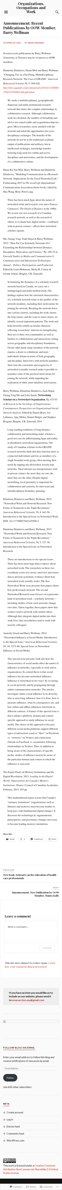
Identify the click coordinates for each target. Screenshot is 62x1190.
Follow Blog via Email (19, 1047)
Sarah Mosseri (36, 43)
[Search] (54, 12)
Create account (15, 1112)
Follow (10, 1077)
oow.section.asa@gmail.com (28, 1000)
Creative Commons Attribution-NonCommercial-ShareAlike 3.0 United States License (30, 1169)
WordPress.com (15, 1140)
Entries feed (13, 1126)
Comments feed (15, 1133)
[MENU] (6, 12)
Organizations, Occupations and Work (31, 7)
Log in (10, 1119)
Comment (47, 948)
